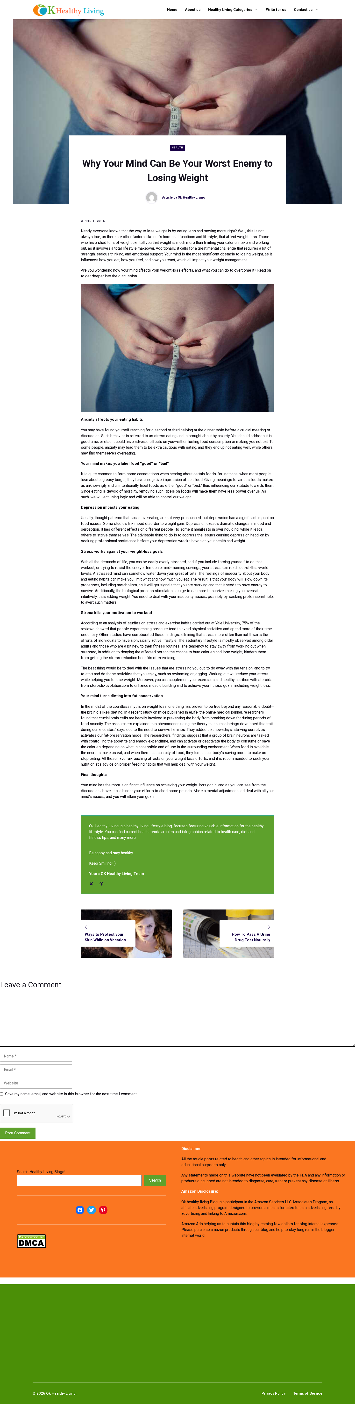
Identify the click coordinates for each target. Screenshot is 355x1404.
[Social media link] (91, 884)
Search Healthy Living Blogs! (41, 1172)
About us (192, 9)
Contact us (303, 9)
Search (155, 1180)
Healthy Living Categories (230, 9)
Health (177, 147)
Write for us (276, 9)
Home (172, 9)
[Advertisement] (153, 1325)
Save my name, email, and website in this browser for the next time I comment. (71, 1094)
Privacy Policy (273, 1393)
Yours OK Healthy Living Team (116, 873)
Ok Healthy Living (191, 197)
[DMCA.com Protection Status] (31, 1246)
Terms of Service (307, 1393)
